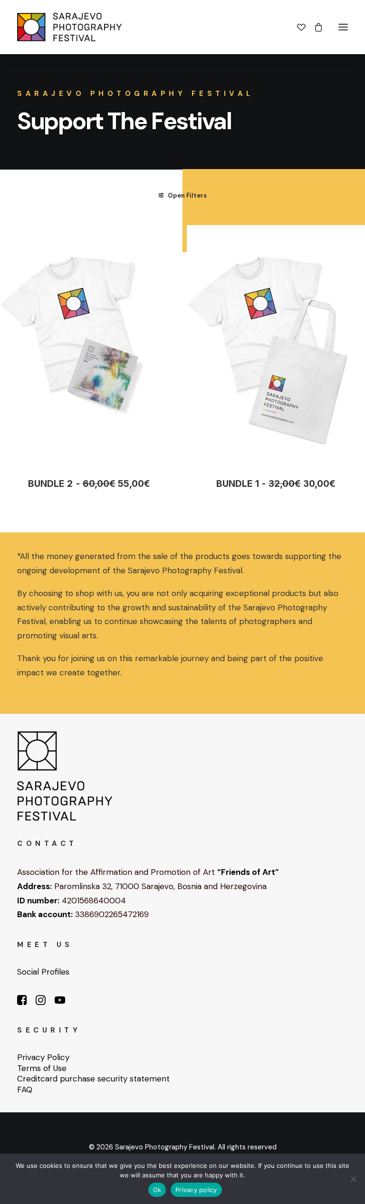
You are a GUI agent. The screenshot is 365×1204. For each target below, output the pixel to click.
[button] (343, 27)
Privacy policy (196, 1190)
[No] (353, 1179)
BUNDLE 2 (89, 483)
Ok (157, 1190)
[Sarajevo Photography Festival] (69, 27)
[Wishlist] (297, 27)
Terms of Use (42, 1068)
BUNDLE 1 (276, 483)
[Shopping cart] (314, 27)
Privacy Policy (43, 1057)
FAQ (24, 1089)
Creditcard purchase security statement (93, 1078)
